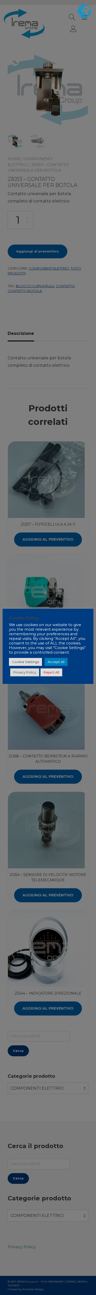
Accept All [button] (56, 662)
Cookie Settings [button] (25, 662)
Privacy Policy (24, 672)
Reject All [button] (51, 672)
